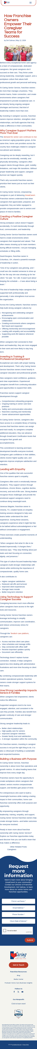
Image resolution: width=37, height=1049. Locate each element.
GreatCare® (30, 195)
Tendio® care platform (19, 633)
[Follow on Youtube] (22, 991)
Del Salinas (10, 40)
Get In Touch (18, 965)
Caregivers (11, 849)
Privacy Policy (26, 1044)
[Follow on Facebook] (14, 991)
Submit (30, 940)
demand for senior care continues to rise (20, 137)
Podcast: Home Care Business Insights (18, 983)
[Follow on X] (18, 991)
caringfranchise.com (16, 1044)
